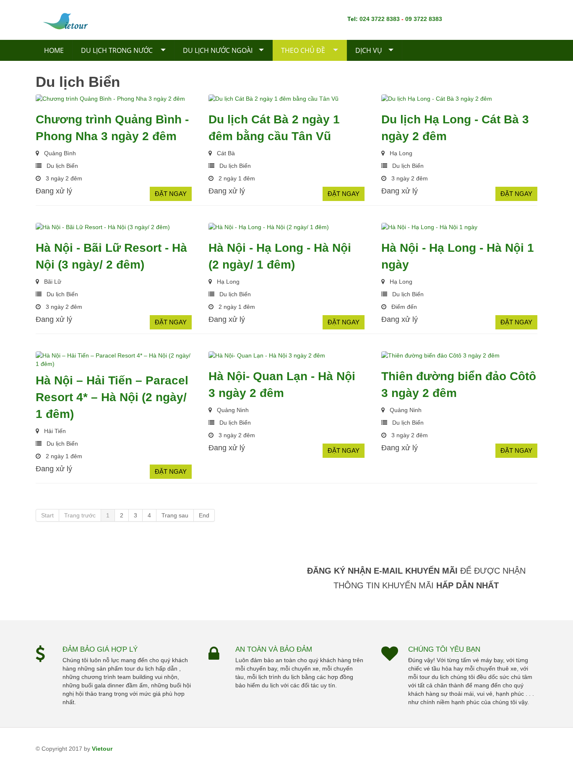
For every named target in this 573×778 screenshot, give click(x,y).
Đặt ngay (171, 193)
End (204, 515)
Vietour (102, 748)
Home (54, 50)
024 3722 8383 (379, 19)
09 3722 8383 (423, 19)
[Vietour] (78, 20)
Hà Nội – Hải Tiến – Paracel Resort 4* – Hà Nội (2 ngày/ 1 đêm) (112, 397)
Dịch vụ (368, 50)
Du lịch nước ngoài (218, 50)
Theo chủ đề (304, 50)
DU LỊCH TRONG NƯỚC (117, 50)
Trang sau (174, 515)
